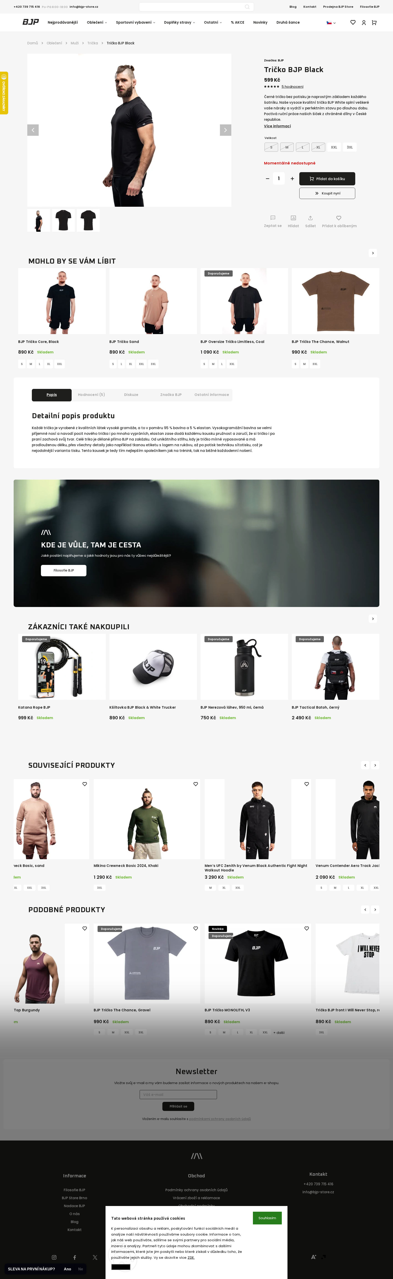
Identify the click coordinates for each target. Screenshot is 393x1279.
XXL (59, 364)
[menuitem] (67, 22)
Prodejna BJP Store (338, 7)
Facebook (74, 1257)
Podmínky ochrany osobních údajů (196, 1190)
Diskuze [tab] (131, 394)
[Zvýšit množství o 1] (292, 178)
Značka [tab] (171, 394)
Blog (293, 7)
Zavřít (359, 234)
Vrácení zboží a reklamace (196, 1198)
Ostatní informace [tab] (211, 394)
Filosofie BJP (369, 7)
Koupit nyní (331, 193)
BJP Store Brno (74, 1198)
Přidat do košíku (330, 178)
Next (375, 765)
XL (48, 364)
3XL (153, 364)
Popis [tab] (52, 394)
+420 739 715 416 (318, 1184)
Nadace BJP (74, 1205)
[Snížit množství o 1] (267, 178)
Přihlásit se (178, 1106)
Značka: (274, 60)
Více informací (277, 126)
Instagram (54, 1257)
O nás (74, 1213)
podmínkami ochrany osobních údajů (220, 1119)
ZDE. (191, 1257)
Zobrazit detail (62, 326)
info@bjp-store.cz (318, 1192)
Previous (365, 765)
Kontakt (309, 7)
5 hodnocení (292, 86)
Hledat (247, 6)
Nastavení (120, 1267)
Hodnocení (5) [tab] (91, 394)
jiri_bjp (95, 1257)
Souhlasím (267, 1218)
